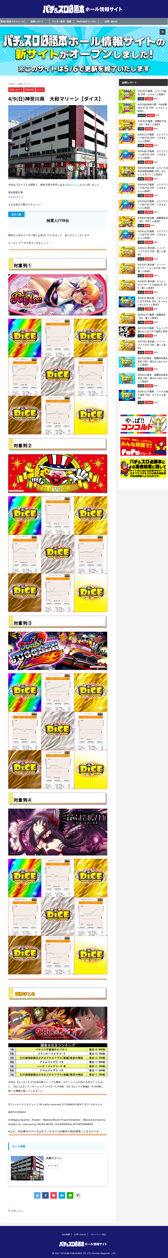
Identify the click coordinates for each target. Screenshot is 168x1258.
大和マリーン (72, 184)
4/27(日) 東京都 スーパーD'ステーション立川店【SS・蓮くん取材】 (153, 268)
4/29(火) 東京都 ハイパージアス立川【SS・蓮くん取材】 (152, 251)
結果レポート (37, 21)
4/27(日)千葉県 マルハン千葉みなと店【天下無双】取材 (153, 330)
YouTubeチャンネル (86, 21)
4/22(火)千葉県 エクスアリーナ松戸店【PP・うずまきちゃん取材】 (153, 234)
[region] (84, 51)
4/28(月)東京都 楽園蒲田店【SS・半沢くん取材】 (153, 219)
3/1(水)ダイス (15, 196)
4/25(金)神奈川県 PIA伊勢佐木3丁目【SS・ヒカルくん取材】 (152, 107)
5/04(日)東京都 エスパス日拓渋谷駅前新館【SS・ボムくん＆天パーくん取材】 (153, 171)
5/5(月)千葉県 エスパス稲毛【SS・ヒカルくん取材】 (152, 93)
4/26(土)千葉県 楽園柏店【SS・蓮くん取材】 (152, 316)
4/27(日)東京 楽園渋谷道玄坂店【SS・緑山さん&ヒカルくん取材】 (153, 361)
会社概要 (66, 1234)
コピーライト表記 (98, 1234)
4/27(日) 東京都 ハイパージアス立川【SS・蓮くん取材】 (152, 344)
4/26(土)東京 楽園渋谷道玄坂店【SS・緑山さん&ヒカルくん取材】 (153, 378)
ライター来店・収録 (61, 21)
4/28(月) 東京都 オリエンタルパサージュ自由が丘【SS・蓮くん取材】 (152, 284)
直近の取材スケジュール (12, 21)
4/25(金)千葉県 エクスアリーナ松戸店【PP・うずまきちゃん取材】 (153, 154)
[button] (84, 51)
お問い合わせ (111, 21)
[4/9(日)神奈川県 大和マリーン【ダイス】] (62, 1195)
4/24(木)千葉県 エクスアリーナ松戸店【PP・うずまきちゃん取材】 (153, 187)
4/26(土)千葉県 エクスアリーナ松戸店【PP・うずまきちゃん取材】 (153, 137)
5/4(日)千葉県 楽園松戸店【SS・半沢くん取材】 (152, 123)
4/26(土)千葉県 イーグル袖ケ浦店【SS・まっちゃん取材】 (153, 394)
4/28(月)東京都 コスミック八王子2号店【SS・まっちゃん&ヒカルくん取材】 (153, 301)
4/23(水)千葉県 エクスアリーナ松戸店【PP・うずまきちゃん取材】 (153, 204)
